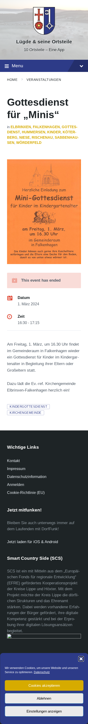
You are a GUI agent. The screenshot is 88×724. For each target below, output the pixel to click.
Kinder (54, 132)
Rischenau (42, 137)
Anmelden (15, 485)
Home (12, 80)
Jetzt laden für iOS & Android (32, 542)
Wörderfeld (29, 143)
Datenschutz (42, 672)
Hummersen (33, 132)
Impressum (16, 469)
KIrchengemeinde (26, 412)
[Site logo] (44, 33)
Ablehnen (44, 698)
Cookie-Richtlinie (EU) (26, 493)
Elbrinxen (21, 127)
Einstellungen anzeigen (44, 711)
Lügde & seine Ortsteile (44, 42)
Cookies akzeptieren (44, 685)
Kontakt (13, 461)
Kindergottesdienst (28, 406)
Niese (24, 137)
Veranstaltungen (44, 80)
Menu (17, 65)
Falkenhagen (46, 127)
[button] (81, 659)
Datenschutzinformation (26, 477)
